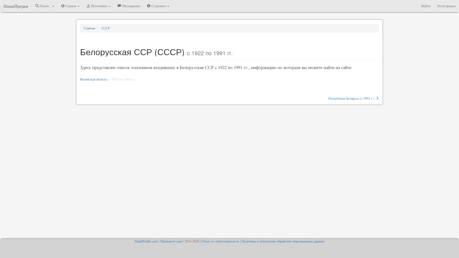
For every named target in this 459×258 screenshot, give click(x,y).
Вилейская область (93, 79)
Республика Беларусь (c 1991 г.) (352, 98)
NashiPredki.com (146, 241)
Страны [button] (71, 6)
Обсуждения (130, 6)
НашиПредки (16, 6)
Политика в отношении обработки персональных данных (283, 241)
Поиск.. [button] (45, 6)
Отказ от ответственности (220, 241)
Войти (425, 6)
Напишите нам (171, 241)
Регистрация (446, 6)
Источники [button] (99, 6)
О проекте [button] (158, 6)
